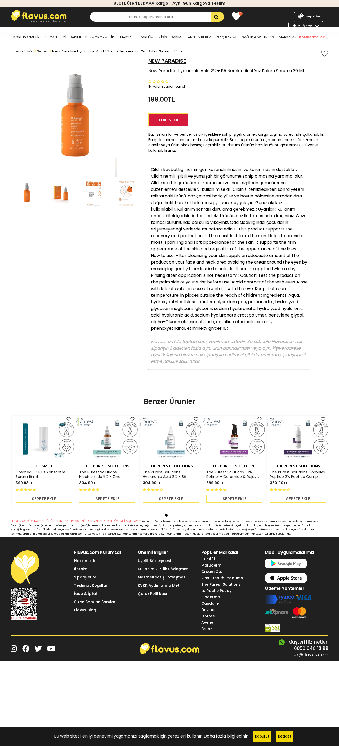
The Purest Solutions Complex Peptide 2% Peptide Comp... (297, 474)
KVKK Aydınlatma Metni (160, 585)
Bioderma (210, 597)
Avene (207, 622)
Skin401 (208, 559)
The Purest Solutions (220, 584)
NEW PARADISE (167, 61)
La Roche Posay (216, 590)
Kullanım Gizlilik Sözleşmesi (163, 569)
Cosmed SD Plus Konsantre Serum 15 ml (40, 474)
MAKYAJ (126, 37)
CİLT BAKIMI (71, 37)
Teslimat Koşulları (91, 585)
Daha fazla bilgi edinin (226, 736)
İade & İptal (85, 593)
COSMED (43, 466)
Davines (208, 609)
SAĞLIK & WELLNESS (258, 37)
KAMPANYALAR (312, 37)
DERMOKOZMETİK (99, 37)
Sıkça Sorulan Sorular (94, 601)
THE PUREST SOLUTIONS (107, 466)
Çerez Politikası (152, 593)
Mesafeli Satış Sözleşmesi (162, 577)
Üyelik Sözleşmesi (154, 560)
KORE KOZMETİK (26, 37)
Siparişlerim (85, 577)
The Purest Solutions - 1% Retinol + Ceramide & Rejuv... (232, 474)
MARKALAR (288, 37)
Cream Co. (211, 571)
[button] (159, 81)
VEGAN (51, 37)
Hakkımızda (85, 560)
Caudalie (210, 603)
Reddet (284, 736)
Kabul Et (262, 736)
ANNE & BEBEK (199, 37)
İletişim (80, 569)
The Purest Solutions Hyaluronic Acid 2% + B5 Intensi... (164, 474)
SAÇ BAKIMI (226, 37)
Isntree (208, 616)
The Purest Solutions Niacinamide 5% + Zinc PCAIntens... (100, 474)
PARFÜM (146, 37)
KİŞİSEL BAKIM (170, 37)
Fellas (206, 628)
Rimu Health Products (222, 578)
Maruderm (211, 565)
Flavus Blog (85, 610)
